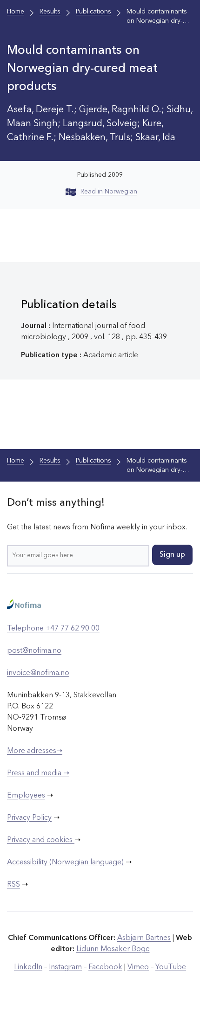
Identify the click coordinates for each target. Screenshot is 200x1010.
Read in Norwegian (108, 191)
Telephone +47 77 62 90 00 (53, 628)
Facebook (105, 967)
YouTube (170, 967)
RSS (13, 884)
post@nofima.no (34, 651)
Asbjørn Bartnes (144, 938)
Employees (26, 795)
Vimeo (138, 967)
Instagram (65, 967)
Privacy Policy (29, 818)
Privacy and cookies (40, 840)
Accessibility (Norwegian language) (65, 862)
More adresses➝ (34, 751)
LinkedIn (28, 967)
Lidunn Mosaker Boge (113, 949)
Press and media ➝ (38, 773)
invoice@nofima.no (38, 673)
